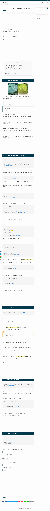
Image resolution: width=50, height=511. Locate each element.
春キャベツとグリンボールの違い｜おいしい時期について (14, 68)
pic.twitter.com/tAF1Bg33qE (11, 385)
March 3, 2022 (14, 268)
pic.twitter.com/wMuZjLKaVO (18, 254)
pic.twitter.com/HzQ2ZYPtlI (23, 211)
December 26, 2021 (20, 443)
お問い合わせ (24, 508)
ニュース (38, 13)
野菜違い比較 (4, 497)
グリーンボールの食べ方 (11, 66)
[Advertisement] (18, 20)
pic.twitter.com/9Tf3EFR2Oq (11, 442)
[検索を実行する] (47, 8)
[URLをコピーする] (31, 501)
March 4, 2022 (16, 178)
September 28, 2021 (22, 212)
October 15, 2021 (13, 283)
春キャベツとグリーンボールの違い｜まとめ (12, 73)
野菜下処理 (38, 15)
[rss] (46, 0)
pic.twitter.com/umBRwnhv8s (12, 196)
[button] (4, 501)
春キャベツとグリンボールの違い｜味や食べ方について (14, 65)
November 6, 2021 (12, 197)
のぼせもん (4, 2)
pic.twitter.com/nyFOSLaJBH (8, 165)
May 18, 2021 (18, 235)
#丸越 (12, 211)
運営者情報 (21, 508)
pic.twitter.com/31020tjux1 (23, 312)
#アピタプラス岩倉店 (16, 211)
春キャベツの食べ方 (10, 67)
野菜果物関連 (28, 508)
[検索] (47, 0)
